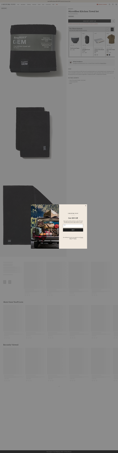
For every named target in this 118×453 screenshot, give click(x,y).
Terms (75, 238)
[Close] (85, 205)
